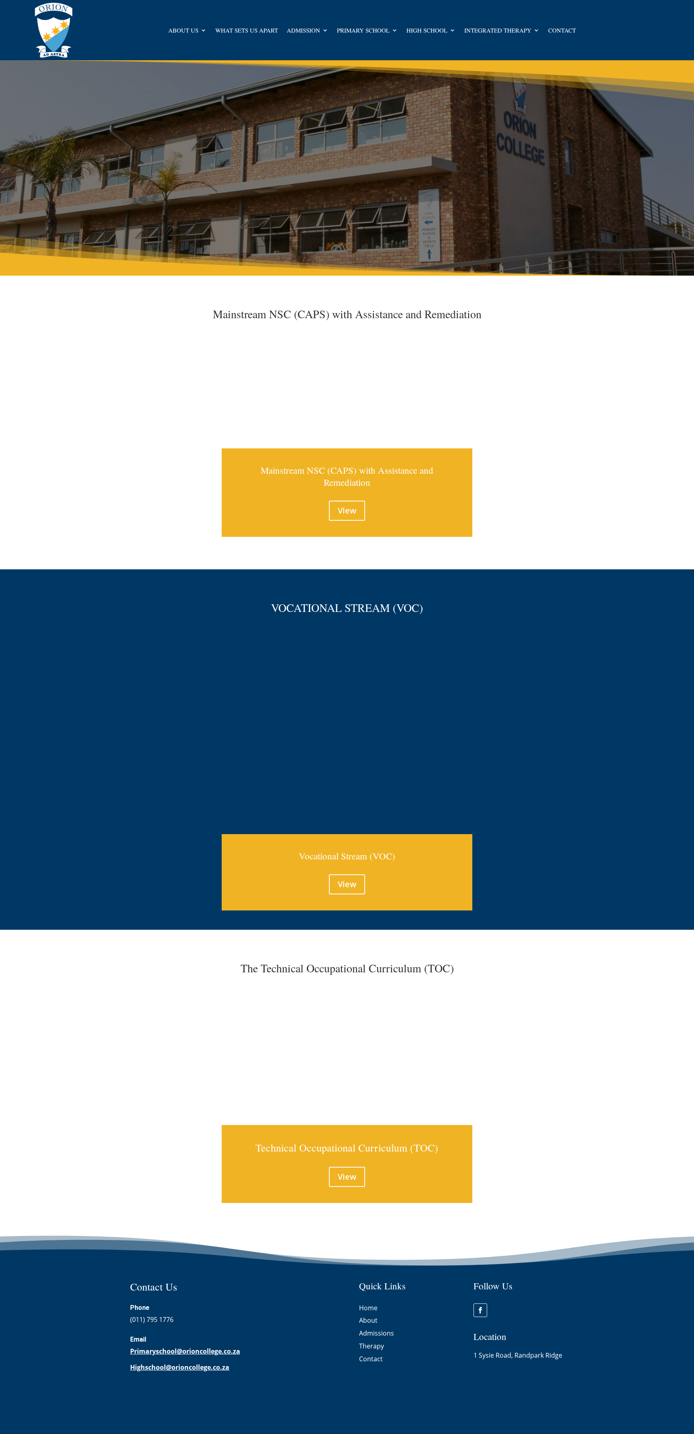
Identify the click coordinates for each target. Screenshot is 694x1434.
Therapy (371, 1346)
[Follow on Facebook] (480, 1310)
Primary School (363, 30)
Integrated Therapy (497, 30)
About (368, 1320)
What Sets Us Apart (246, 30)
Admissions (376, 1333)
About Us (183, 30)
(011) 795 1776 (152, 1319)
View (347, 510)
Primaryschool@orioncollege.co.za (185, 1351)
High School (426, 30)
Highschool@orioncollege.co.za (179, 1367)
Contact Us (160, 184)
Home (368, 1307)
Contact (562, 30)
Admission (303, 30)
